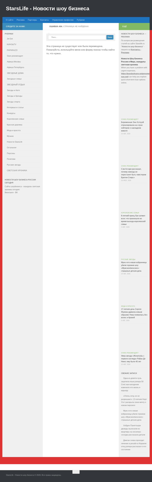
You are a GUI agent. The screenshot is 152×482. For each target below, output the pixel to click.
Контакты (44, 20)
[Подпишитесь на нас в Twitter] (136, 476)
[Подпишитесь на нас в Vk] (144, 476)
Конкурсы (11, 113)
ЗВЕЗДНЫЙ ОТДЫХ (16, 85)
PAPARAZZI (12, 50)
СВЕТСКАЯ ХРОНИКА (17, 170)
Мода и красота (14, 130)
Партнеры (32, 20)
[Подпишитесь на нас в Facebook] (140, 476)
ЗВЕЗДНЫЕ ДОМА (15, 73)
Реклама (20, 20)
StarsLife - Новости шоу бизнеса (47, 8)
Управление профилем (63, 20)
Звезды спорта (13, 102)
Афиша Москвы (14, 62)
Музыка (10, 136)
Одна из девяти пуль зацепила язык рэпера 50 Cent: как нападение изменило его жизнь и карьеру (132, 384)
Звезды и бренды (14, 96)
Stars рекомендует (15, 56)
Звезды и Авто (13, 90)
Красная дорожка (14, 125)
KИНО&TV (11, 44)
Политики (11, 159)
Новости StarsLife (14, 142)
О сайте (9, 20)
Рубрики (81, 20)
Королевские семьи (15, 119)
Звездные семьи (14, 79)
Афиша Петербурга (15, 67)
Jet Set (10, 39)
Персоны (11, 153)
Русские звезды (14, 165)
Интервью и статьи (15, 107)
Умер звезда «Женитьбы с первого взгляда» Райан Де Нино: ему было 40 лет (133, 359)
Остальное (11, 148)
